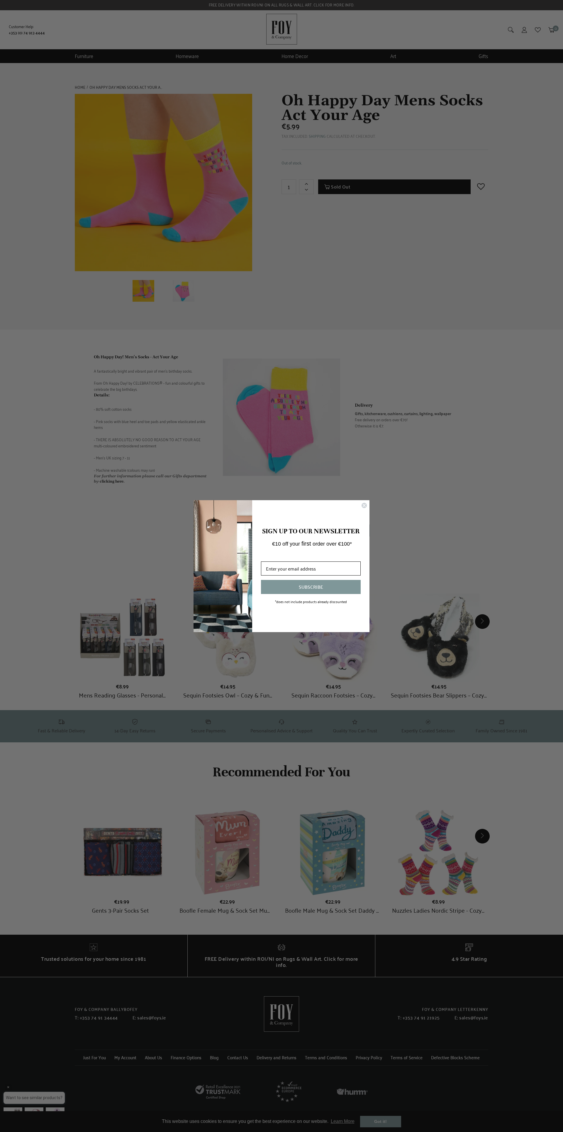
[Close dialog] (364, 505)
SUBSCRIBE (311, 587)
